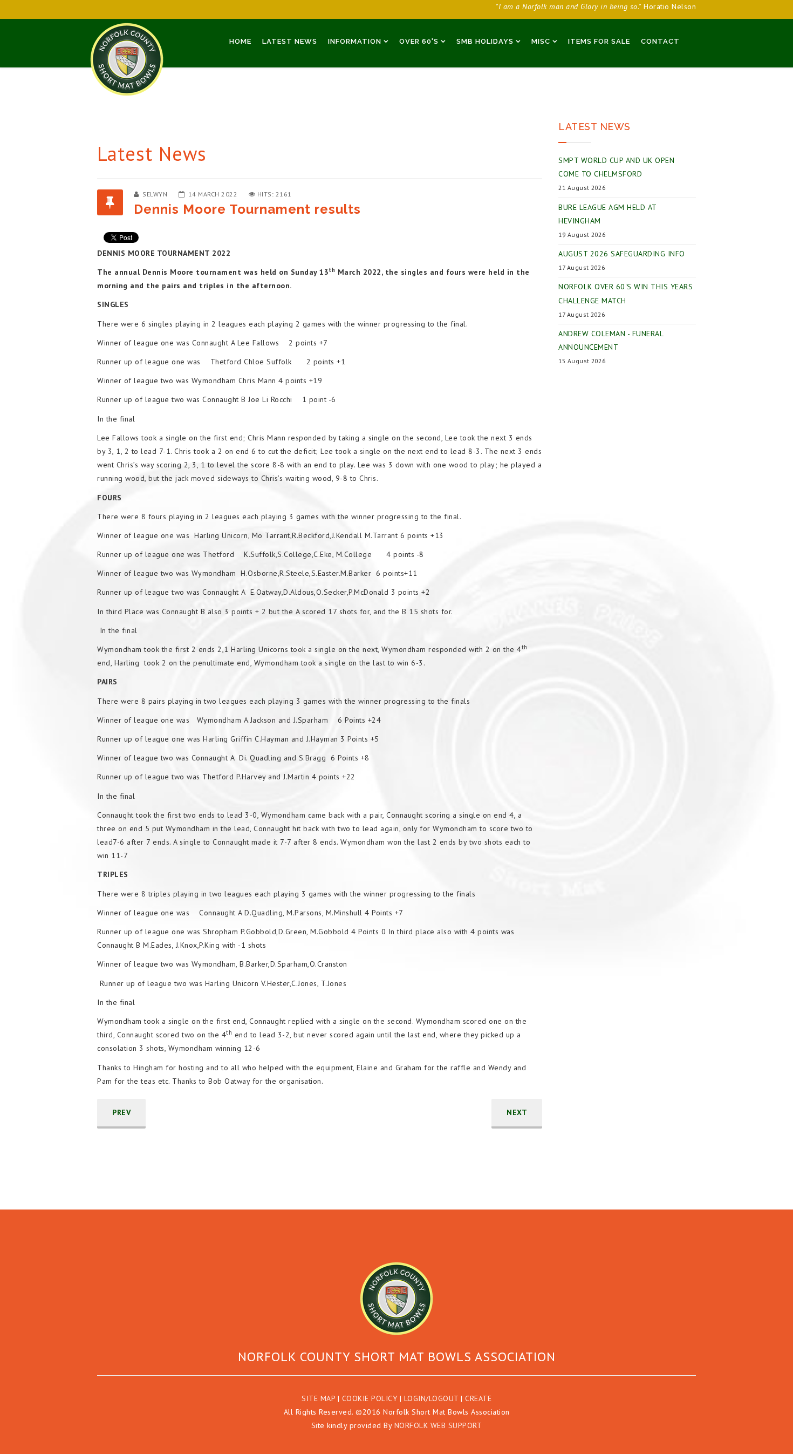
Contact (660, 41)
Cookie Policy (370, 1398)
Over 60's (419, 41)
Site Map (318, 1398)
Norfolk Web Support (438, 1425)
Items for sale (599, 41)
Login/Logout (431, 1398)
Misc (540, 41)
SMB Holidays (485, 41)
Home (240, 41)
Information (354, 41)
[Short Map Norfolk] (396, 1298)
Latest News (289, 41)
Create (478, 1398)
